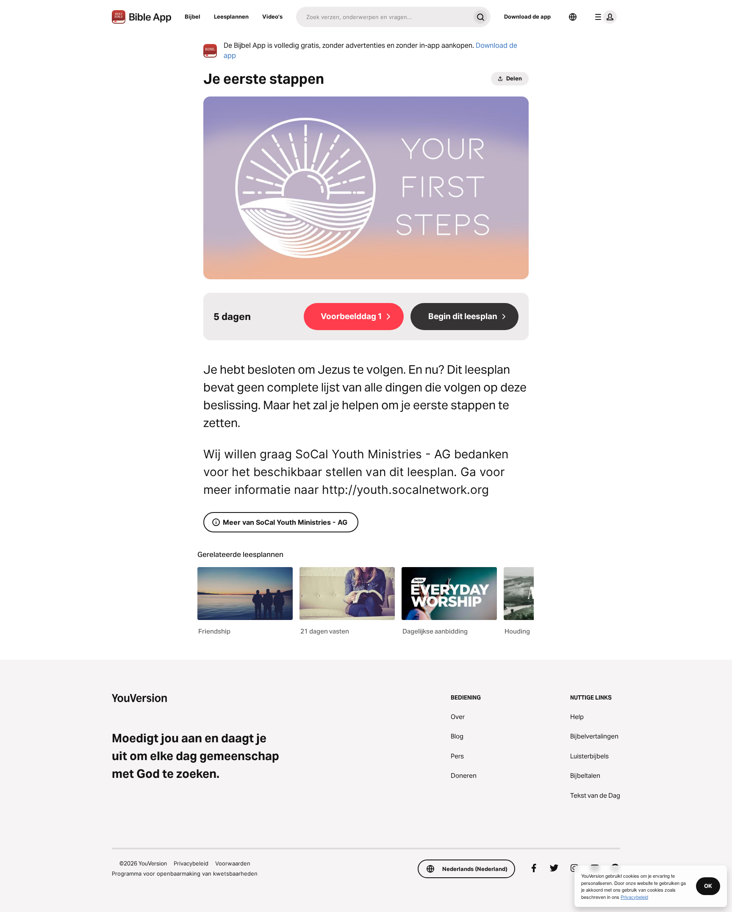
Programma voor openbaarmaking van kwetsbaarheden (185, 873)
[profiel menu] (604, 16)
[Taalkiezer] (572, 16)
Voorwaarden (232, 863)
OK (708, 885)
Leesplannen (231, 16)
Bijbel (192, 16)
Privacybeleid (191, 863)
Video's (272, 16)
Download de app (527, 16)
